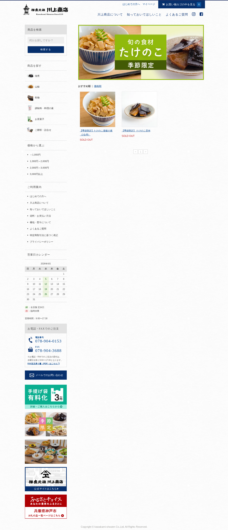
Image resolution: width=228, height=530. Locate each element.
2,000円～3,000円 (39, 167)
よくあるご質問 (177, 14)
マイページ (149, 4)
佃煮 (37, 75)
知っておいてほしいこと (144, 14)
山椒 (37, 86)
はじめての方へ (131, 4)
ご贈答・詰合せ (43, 130)
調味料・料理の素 (44, 108)
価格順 (97, 86)
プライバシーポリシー (41, 241)
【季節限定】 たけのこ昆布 (136, 130)
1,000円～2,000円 (39, 161)
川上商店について (110, 14)
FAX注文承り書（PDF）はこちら (43, 363)
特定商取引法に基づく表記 (44, 235)
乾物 (37, 97)
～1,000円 (35, 154)
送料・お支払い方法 (40, 215)
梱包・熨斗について (40, 222)
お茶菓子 (39, 119)
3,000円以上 (36, 174)
